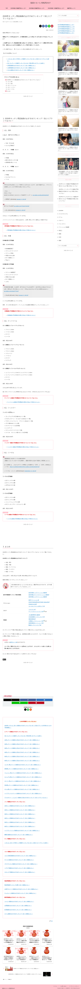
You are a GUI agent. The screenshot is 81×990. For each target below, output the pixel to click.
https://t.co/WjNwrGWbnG (16, 466)
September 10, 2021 (30, 471)
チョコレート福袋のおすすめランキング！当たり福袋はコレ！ (20, 893)
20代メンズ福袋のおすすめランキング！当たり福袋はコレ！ (19, 810)
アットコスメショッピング (35, 611)
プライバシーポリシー (74, 986)
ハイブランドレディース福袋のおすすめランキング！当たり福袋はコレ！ (23, 793)
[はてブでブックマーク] (46, 26)
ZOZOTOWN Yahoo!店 (42, 602)
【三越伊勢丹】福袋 (34, 615)
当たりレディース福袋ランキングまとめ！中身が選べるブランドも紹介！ (26, 63)
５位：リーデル (11, 89)
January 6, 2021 (21, 199)
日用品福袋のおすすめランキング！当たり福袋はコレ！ (21, 65)
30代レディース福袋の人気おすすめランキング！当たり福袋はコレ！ (22, 748)
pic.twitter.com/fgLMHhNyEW (40, 195)
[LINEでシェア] (49, 26)
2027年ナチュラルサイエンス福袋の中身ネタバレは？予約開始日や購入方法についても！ (68, 198)
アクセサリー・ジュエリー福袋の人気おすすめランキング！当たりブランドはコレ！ (26, 797)
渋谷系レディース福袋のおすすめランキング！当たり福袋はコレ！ (21, 785)
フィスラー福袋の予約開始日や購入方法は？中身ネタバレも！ (23, 447)
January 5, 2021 (23, 295)
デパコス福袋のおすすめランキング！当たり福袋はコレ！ (19, 859)
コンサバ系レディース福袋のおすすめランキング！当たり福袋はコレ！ (22, 764)
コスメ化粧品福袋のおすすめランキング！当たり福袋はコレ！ (20, 855)
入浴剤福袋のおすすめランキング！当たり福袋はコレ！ (21, 67)
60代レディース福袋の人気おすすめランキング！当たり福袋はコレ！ (22, 760)
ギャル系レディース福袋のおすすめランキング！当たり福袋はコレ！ (22, 789)
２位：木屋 (10, 83)
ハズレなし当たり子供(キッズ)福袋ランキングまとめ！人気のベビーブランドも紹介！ (26, 842)
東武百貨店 (31, 619)
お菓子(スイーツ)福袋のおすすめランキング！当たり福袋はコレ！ (21, 889)
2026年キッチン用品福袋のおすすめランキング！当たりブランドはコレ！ (24, 79)
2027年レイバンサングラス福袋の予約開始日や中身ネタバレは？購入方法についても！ (68, 191)
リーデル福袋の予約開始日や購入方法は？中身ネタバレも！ (22, 518)
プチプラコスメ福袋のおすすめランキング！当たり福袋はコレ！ (21, 864)
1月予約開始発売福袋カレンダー (66, 33)
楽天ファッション (33, 600)
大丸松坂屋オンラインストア (36, 617)
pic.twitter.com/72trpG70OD (21, 206)
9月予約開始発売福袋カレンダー (66, 24)
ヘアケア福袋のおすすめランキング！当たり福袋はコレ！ (19, 868)
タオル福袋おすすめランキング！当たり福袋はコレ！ (21, 70)
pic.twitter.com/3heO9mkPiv (31, 466)
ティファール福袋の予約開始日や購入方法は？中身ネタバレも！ (23, 402)
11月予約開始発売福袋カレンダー (66, 28)
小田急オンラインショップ (35, 621)
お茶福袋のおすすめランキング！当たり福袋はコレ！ (18, 905)
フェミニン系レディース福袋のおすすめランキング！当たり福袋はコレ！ (23, 773)
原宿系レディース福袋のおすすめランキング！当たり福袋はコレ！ (21, 768)
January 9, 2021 (20, 210)
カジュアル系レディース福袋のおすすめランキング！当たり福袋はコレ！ (23, 777)
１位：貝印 (10, 81)
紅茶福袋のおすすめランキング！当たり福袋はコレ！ (18, 909)
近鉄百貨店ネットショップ (35, 623)
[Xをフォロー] (25, 709)
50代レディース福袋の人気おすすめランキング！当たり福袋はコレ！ (22, 756)
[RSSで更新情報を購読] (30, 709)
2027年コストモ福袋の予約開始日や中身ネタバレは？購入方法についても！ (68, 185)
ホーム (56, 986)
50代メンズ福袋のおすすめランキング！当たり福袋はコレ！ (19, 822)
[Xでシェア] (40, 26)
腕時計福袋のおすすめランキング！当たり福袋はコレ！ (18, 834)
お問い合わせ (63, 986)
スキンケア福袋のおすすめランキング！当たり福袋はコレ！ (19, 872)
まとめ (8, 91)
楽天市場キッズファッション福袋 (37, 592)
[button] (78, 15)
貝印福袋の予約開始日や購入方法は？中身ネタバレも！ (21, 230)
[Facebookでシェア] (43, 26)
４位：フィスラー (11, 87)
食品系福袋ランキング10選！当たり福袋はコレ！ (17, 885)
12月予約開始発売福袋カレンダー (66, 31)
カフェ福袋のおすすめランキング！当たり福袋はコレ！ (18, 913)
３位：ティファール (12, 85)
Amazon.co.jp (32, 604)
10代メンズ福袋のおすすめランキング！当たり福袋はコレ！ (19, 805)
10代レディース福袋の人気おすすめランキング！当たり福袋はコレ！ (22, 740)
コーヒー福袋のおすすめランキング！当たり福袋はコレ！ (19, 901)
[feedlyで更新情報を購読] (28, 709)
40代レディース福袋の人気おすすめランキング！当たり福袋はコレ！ (22, 752)
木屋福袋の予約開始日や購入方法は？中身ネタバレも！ (21, 315)
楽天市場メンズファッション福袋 (37, 596)
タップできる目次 (10, 77)
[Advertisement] (28, 106)
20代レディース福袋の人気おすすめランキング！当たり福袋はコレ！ (22, 744)
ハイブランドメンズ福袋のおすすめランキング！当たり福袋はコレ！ (22, 830)
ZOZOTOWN (32, 602)
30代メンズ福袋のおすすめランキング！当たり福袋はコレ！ (19, 814)
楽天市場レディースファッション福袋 (38, 594)
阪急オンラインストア (34, 625)
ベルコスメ (31, 609)
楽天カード (13, 642)
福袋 (5, 659)
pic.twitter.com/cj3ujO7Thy (10, 291)
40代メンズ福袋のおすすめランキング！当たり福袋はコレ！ (19, 818)
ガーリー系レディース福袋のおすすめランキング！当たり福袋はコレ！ (22, 781)
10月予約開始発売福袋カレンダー (66, 26)
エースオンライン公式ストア (36, 606)
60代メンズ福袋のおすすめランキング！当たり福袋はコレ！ (19, 826)
